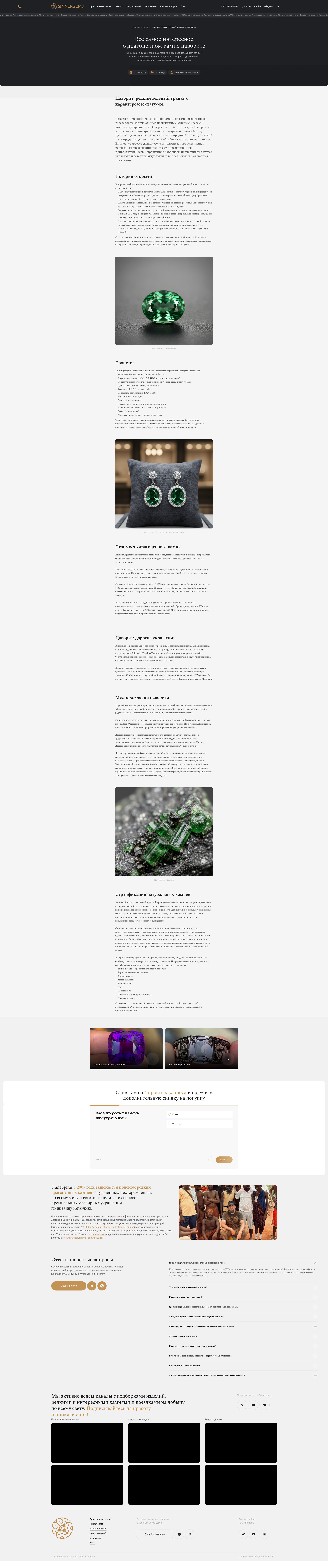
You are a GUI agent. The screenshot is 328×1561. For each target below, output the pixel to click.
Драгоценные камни (100, 1519)
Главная (136, 27)
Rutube (130, 1227)
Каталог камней (98, 1528)
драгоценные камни (100, 6)
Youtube (86, 1227)
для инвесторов (168, 6)
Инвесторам (96, 1524)
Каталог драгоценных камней (109, 1064)
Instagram (120, 1227)
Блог (146, 27)
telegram (268, 6)
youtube (246, 6)
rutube (257, 6)
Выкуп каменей (98, 1533)
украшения (150, 6)
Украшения (95, 1538)
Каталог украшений (179, 1064)
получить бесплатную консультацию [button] (82, 1238)
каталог (119, 6)
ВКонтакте (108, 1227)
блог (183, 6)
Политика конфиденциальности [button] (256, 1556)
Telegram (96, 1227)
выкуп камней (133, 6)
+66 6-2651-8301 (230, 6)
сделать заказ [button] (98, 1234)
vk (278, 6)
